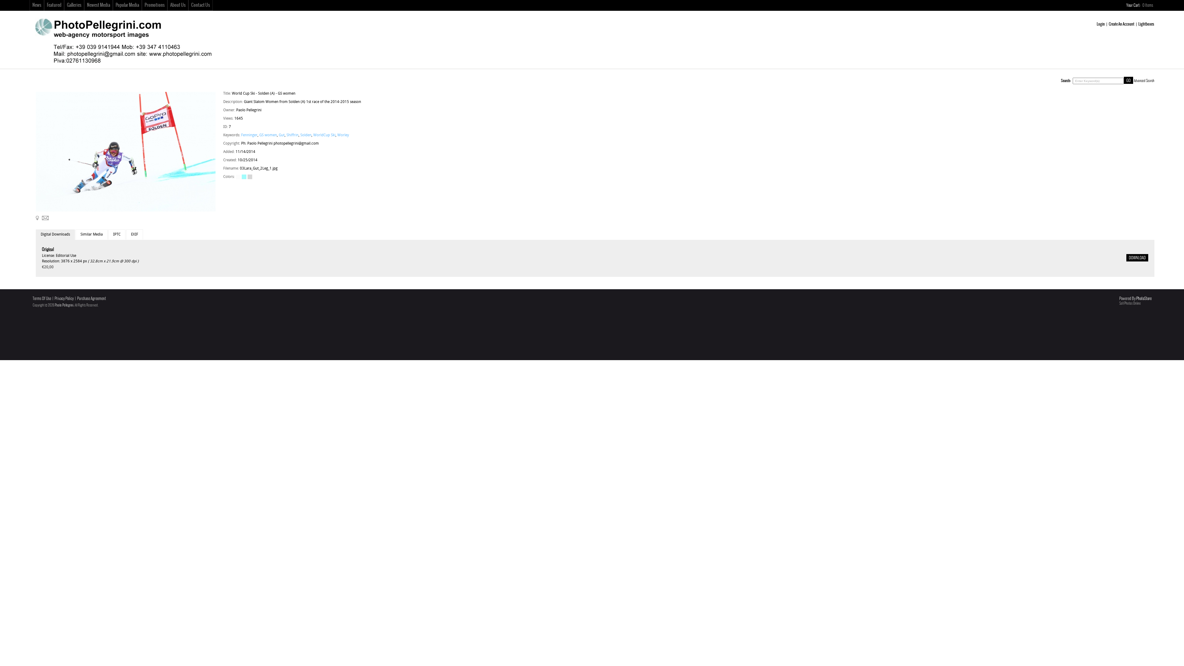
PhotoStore (1144, 298)
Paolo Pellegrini (64, 305)
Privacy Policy (64, 298)
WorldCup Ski (324, 135)
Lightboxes (1146, 24)
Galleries (74, 5)
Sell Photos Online (1130, 303)
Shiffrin (292, 135)
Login (1101, 24)
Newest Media (98, 5)
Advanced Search (1144, 81)
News (36, 5)
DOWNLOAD (1137, 258)
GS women (268, 135)
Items (1148, 5)
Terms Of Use (42, 298)
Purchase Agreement (91, 298)
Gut (282, 135)
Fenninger (249, 135)
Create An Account (1121, 24)
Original (48, 249)
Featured (54, 5)
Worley (343, 135)
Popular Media (127, 5)
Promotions (155, 5)
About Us (178, 5)
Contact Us (200, 5)
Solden (305, 135)
